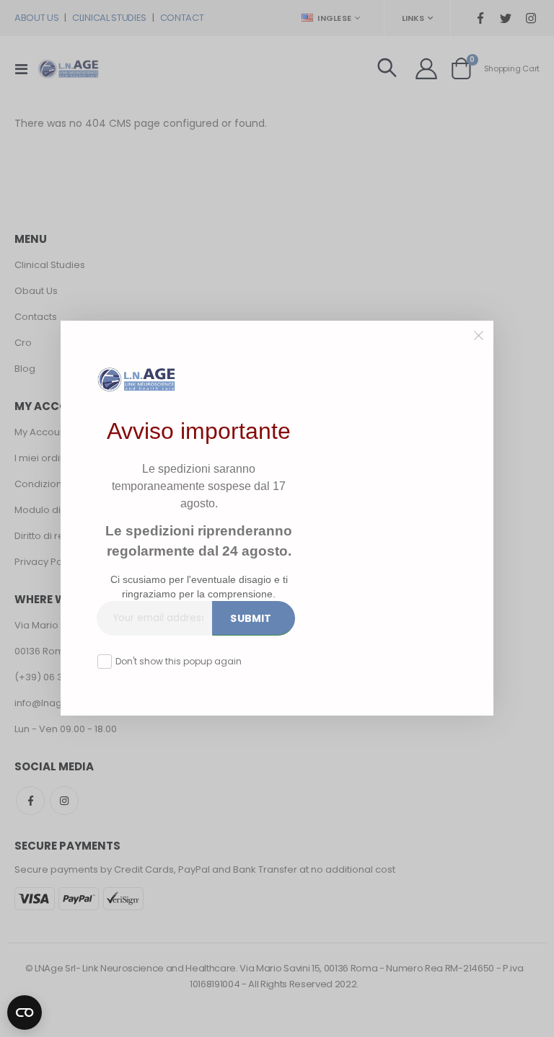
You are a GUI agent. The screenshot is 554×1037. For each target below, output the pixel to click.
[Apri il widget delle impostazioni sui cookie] (24, 1009)
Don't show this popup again (178, 661)
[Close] (479, 336)
